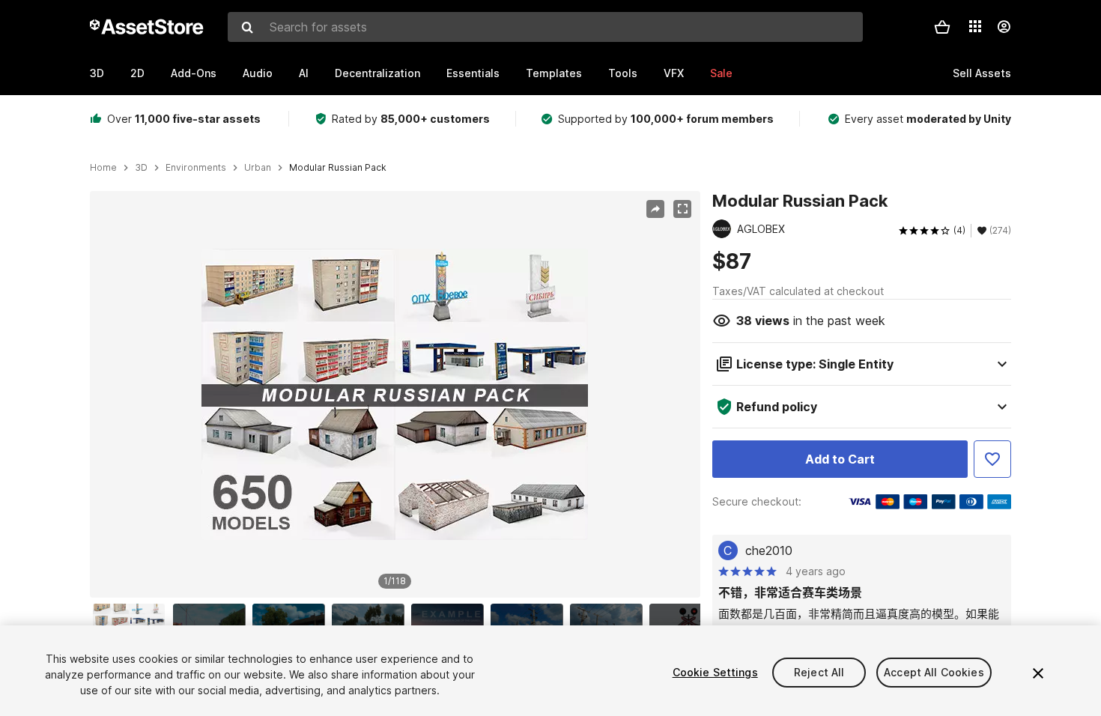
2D (137, 73)
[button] (942, 27)
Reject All (819, 672)
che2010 (768, 550)
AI (304, 73)
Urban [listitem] (257, 168)
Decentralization (377, 73)
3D (97, 73)
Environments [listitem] (196, 168)
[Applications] (975, 26)
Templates (554, 73)
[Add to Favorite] (992, 459)
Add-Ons (193, 73)
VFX (674, 73)
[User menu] (1003, 26)
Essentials (473, 73)
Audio (258, 73)
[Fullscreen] (682, 209)
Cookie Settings (715, 672)
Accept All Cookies (934, 672)
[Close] (1038, 673)
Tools (622, 73)
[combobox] (545, 27)
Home (103, 168)
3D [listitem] (141, 168)
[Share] (655, 209)
